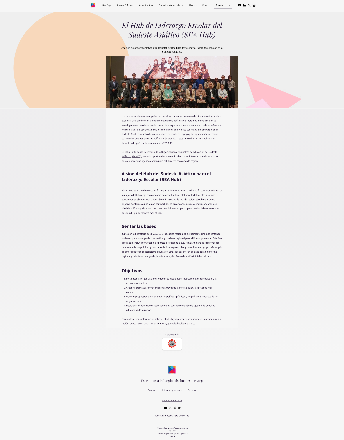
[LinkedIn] (244, 5)
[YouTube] (239, 5)
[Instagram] (254, 5)
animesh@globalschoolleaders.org (175, 323)
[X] (249, 5)
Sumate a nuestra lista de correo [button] (172, 416)
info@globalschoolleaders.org (181, 380)
